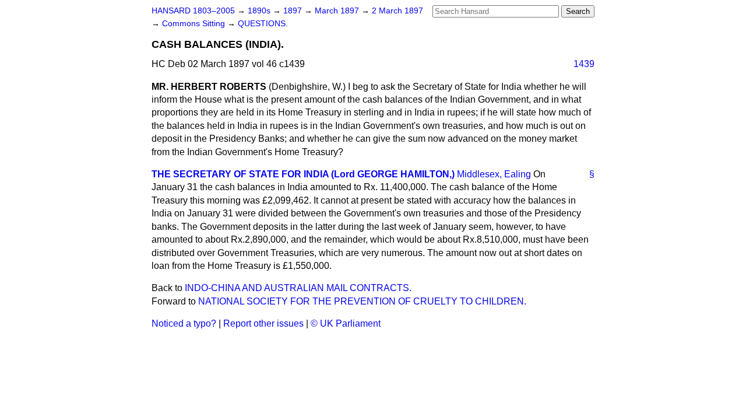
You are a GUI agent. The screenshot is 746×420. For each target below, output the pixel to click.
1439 (583, 64)
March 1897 (338, 10)
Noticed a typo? (184, 323)
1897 (293, 10)
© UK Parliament (346, 323)
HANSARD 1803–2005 (193, 10)
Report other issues (263, 323)
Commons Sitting (194, 23)
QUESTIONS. (263, 23)
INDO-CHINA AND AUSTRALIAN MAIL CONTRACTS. (298, 288)
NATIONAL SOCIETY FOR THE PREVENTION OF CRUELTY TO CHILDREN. (362, 301)
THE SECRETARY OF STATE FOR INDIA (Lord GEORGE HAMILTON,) (303, 174)
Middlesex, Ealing (494, 174)
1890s (260, 10)
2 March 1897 (397, 10)
